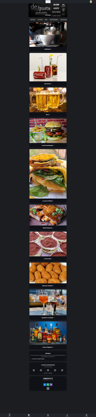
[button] (48, 1)
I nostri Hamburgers (54, 19)
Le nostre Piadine (63, 19)
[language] (91, 1)
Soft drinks (40, 19)
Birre (46, 19)
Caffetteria (32, 19)
